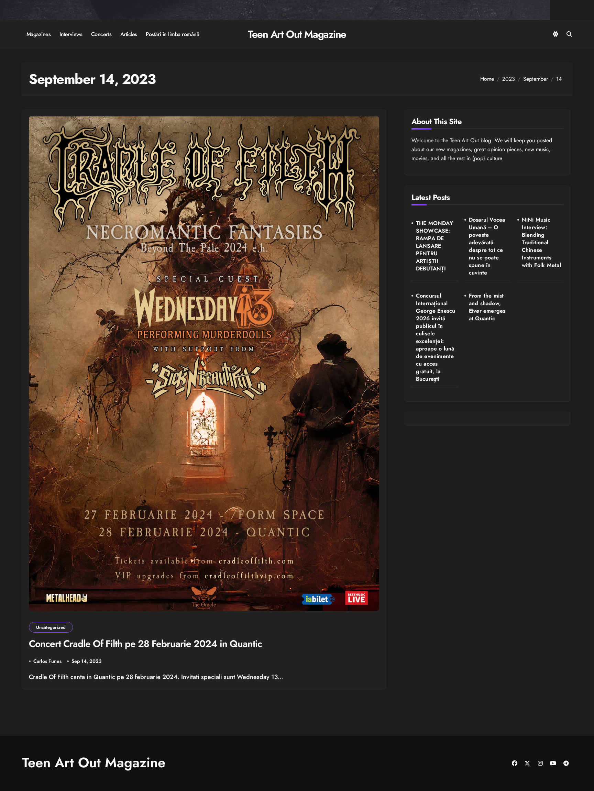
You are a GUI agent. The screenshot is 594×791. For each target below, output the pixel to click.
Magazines (38, 34)
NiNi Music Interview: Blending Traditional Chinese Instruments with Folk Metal (541, 242)
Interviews (70, 34)
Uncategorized (51, 627)
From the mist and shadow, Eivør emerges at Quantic (487, 307)
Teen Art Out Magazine (297, 34)
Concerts (101, 34)
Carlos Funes (47, 661)
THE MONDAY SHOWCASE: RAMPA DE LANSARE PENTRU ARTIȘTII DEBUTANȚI (434, 246)
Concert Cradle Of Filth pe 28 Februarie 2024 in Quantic (145, 644)
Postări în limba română (172, 34)
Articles (128, 34)
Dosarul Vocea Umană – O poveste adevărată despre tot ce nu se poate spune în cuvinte (487, 246)
